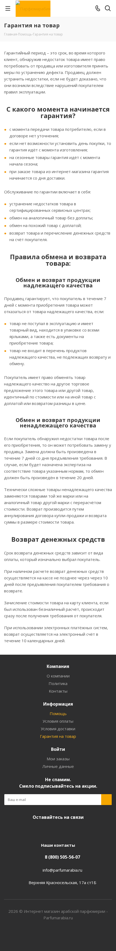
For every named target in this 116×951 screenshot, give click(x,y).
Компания (58, 666)
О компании (58, 676)
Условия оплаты (58, 721)
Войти (58, 749)
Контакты (58, 691)
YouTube (63, 830)
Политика (58, 683)
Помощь (58, 713)
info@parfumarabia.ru (62, 870)
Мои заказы (58, 758)
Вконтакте (50, 830)
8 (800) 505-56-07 (62, 857)
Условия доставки (58, 728)
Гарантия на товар (58, 736)
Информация (58, 704)
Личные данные (58, 766)
